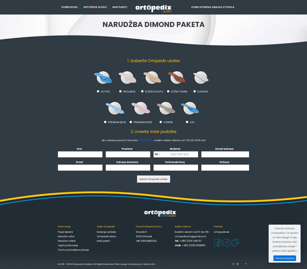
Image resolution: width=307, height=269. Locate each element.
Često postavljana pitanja (73, 249)
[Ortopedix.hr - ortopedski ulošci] (153, 9)
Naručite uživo (66, 236)
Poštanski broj (175, 162)
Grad (80, 162)
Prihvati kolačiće (284, 258)
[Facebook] (233, 264)
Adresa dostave (128, 162)
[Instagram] (237, 264)
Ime (80, 149)
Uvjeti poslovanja (68, 245)
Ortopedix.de (221, 232)
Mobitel (176, 149)
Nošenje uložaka (106, 232)
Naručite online (67, 240)
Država (225, 162)
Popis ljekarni (65, 232)
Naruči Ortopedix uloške (154, 179)
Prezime (128, 149)
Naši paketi (103, 240)
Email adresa (225, 149)
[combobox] (157, 154)
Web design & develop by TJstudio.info (135, 264)
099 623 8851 (145, 140)
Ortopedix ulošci (106, 236)
